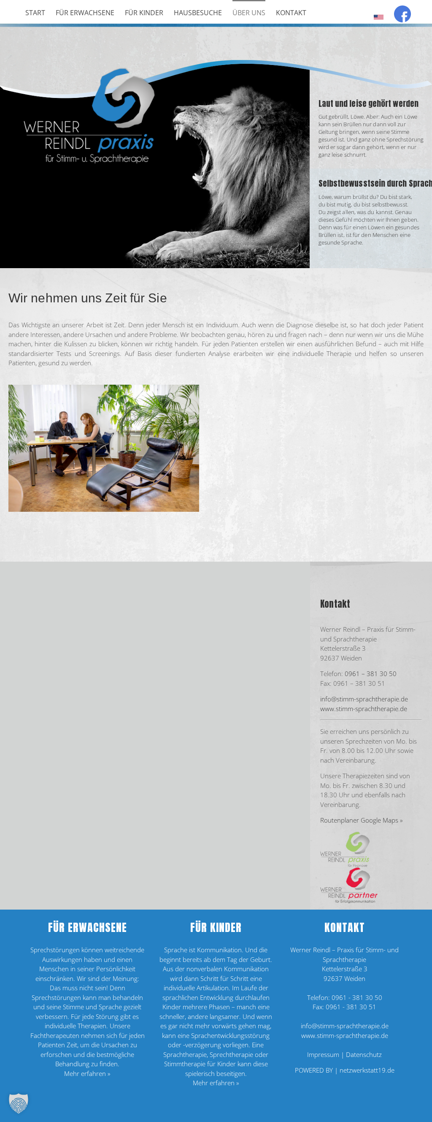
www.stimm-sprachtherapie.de (363, 708)
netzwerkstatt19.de (367, 1070)
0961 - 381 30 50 (357, 997)
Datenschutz (364, 1054)
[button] (18, 1103)
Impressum (323, 1054)
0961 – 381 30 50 (371, 673)
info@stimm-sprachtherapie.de (364, 699)
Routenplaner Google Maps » (361, 820)
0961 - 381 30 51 (351, 1006)
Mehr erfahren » (87, 1073)
